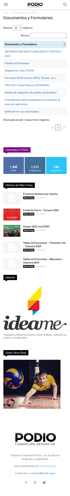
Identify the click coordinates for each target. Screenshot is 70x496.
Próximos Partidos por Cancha (40, 194)
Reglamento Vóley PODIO (19, 70)
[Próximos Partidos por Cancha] (11, 198)
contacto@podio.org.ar (42, 473)
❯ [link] (64, 127)
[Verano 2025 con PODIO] (11, 231)
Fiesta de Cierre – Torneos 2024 (41, 210)
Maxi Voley (28, 198)
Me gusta (14, 158)
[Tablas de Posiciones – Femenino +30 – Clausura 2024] (11, 247)
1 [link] (58, 127)
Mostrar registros (18, 27)
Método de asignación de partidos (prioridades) (31, 92)
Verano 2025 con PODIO (36, 226)
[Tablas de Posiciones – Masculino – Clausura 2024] (11, 263)
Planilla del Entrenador (17, 63)
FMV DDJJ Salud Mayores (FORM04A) (27, 85)
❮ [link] (52, 127)
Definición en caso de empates (22, 111)
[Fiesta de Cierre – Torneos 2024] (11, 214)
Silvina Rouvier (47, 466)
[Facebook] (25, 482)
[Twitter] (44, 482)
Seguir (35, 158)
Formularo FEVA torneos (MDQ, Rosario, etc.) (30, 77)
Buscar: (25, 35)
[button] (65, 4)
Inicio (5, 12)
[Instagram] (35, 482)
